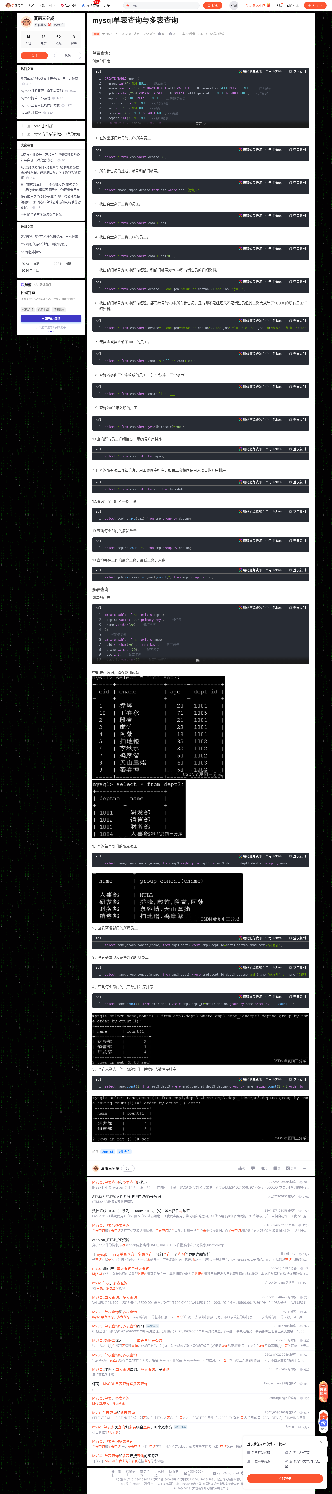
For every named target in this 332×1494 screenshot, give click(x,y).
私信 (68, 56)
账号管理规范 (211, 1484)
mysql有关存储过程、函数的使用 (56, 134)
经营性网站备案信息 (229, 1479)
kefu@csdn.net (228, 1473)
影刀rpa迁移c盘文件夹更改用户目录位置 (49, 80)
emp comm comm (150, 361)
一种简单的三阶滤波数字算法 (41, 214)
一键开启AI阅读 (51, 318)
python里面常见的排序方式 (47, 105)
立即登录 (285, 1478)
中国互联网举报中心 (167, 1484)
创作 (315, 5)
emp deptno (135, 157)
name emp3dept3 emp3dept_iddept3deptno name (200, 1004)
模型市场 (92, 5)
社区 (52, 5)
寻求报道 (159, 1473)
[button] (48, 331)
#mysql (107, 1151)
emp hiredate (144, 427)
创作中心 (293, 5)
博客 (31, 5)
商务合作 (145, 1473)
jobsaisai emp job (159, 577)
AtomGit (70, 5)
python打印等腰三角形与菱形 (48, 91)
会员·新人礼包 (255, 5)
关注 (128, 1168)
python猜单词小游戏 (42, 98)
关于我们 (116, 1473)
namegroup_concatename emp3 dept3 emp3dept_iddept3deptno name (197, 863)
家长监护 (125, 1484)
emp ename (142, 394)
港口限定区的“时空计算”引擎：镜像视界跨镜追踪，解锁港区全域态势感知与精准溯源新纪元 (51, 202)
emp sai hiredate (145, 489)
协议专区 (173, 1473)
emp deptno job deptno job (175, 289)
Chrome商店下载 (190, 1484)
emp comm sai (136, 223)
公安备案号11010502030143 (133, 1479)
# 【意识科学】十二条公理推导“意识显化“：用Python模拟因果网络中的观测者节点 (50, 187)
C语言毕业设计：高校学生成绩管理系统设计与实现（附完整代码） (50, 157)
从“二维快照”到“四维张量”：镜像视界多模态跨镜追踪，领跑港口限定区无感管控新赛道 (51, 172)
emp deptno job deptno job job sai (205, 328)
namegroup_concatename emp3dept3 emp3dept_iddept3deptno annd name (193, 945)
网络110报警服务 (143, 1484)
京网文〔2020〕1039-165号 (198, 1479)
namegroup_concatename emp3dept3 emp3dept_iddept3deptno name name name (205, 974)
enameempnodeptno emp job (153, 190)
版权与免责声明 (229, 1484)
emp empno (134, 456)
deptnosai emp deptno (148, 518)
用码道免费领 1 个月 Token (262, 71)
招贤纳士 (130, 1473)
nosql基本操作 (37, 112)
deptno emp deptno (148, 548)
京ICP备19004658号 (166, 1479)
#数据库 (124, 1151)
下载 (41, 5)
